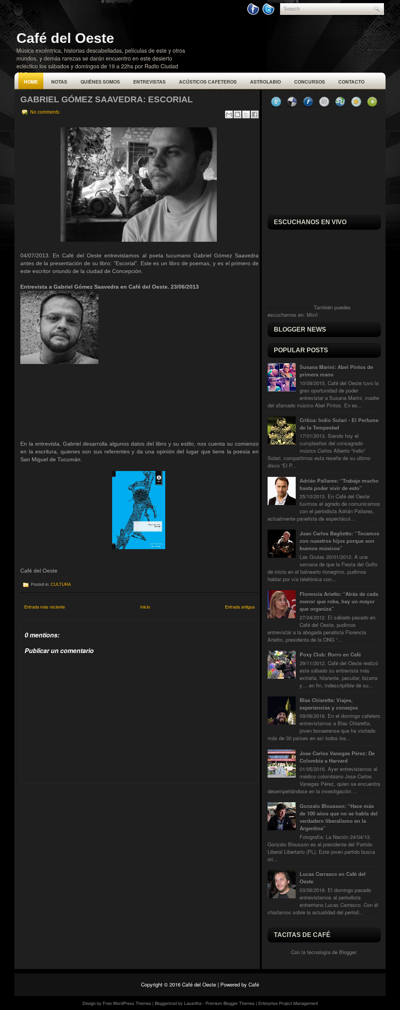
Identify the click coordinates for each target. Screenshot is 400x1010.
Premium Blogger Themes (230, 1003)
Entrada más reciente (44, 606)
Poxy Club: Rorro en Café (330, 654)
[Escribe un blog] (237, 114)
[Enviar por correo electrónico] (229, 114)
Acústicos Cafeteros (208, 81)
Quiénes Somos (100, 81)
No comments (44, 112)
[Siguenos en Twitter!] (269, 13)
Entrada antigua (240, 606)
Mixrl (312, 314)
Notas (59, 81)
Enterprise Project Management (288, 1003)
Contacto (351, 81)
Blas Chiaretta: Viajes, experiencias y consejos (329, 703)
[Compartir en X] (246, 114)
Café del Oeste (65, 38)
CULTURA (61, 584)
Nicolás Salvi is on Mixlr (290, 307)
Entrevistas (149, 81)
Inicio (145, 606)
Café (253, 984)
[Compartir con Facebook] (255, 114)
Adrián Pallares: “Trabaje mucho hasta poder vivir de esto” (339, 484)
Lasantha (193, 1003)
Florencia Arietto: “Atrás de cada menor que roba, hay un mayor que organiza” (339, 601)
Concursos (309, 81)
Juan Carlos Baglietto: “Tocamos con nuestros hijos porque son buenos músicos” (339, 541)
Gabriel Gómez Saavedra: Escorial (106, 99)
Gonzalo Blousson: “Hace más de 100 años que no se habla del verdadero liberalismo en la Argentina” (339, 817)
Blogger (347, 952)
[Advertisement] (79, 832)
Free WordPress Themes (127, 1003)
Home (31, 81)
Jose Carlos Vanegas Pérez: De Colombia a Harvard (337, 756)
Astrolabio (265, 81)
